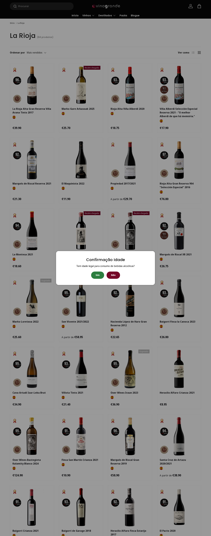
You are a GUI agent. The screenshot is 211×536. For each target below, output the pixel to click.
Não (113, 275)
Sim (98, 275)
